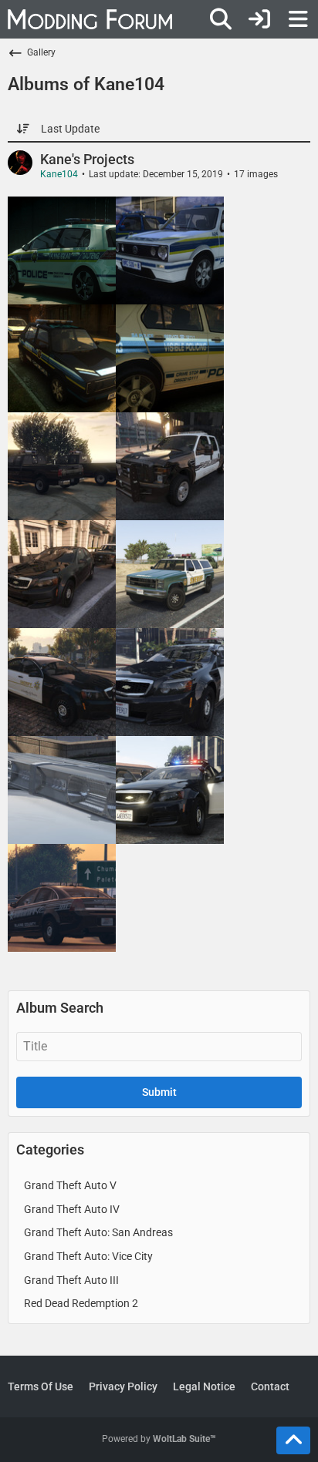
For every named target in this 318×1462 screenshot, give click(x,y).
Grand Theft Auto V (70, 1185)
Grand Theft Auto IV (72, 1209)
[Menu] (297, 19)
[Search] (220, 19)
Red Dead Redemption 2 (81, 1303)
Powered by (159, 1438)
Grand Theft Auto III (71, 1280)
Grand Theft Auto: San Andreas (98, 1232)
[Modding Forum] (90, 19)
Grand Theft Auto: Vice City (88, 1256)
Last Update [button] (70, 129)
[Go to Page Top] (293, 1440)
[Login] (259, 19)
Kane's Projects (87, 159)
